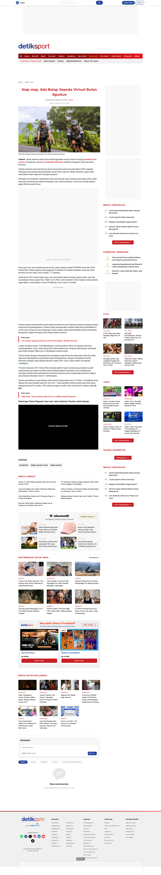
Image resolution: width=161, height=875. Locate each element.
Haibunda (129, 829)
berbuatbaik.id (88, 823)
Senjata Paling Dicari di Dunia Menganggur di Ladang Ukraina (87, 582)
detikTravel (70, 823)
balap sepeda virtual (39, 465)
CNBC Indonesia (131, 826)
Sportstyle (82, 56)
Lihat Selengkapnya (121, 242)
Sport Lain (93, 56)
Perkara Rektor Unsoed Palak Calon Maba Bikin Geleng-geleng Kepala (59, 611)
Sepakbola (71, 56)
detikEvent (86, 831)
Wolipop (69, 831)
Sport (20, 82)
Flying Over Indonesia (90, 849)
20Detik (68, 837)
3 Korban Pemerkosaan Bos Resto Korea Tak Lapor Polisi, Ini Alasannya (86, 611)
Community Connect (90, 858)
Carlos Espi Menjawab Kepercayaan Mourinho (124, 211)
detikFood (69, 826)
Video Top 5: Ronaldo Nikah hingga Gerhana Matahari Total (132, 403)
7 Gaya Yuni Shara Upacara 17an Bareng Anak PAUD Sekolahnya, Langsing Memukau (30, 583)
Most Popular (49, 61)
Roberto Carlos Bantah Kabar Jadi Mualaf (127, 272)
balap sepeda (55, 465)
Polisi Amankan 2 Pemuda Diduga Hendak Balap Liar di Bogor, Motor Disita (80, 490)
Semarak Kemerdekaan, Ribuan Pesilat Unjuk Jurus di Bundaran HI (133, 336)
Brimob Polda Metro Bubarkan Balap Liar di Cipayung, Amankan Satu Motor (35, 504)
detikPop (69, 846)
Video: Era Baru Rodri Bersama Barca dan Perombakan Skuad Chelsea (111, 404)
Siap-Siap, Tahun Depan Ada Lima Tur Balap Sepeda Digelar (48, 396)
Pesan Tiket (39, 661)
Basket (62, 56)
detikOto (54, 843)
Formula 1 (52, 56)
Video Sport (116, 56)
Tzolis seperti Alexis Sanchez (121, 217)
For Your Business (89, 852)
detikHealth (70, 829)
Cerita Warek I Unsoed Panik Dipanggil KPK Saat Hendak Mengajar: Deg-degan (57, 583)
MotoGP (35, 56)
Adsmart (86, 829)
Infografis (128, 56)
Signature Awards (89, 834)
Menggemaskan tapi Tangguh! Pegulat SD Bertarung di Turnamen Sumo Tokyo (112, 362)
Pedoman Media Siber (112, 826)
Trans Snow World (89, 837)
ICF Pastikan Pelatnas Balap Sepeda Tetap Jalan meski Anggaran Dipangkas (80, 483)
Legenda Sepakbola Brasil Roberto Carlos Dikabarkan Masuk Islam (127, 265)
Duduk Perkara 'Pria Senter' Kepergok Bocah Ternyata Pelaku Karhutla (49, 698)
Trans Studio (87, 840)
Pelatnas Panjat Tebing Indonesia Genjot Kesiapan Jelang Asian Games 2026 (133, 362)
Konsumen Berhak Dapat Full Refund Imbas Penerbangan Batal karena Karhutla (90, 698)
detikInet (54, 831)
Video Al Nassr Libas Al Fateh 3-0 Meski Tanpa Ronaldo (112, 429)
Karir (106, 829)
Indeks (136, 56)
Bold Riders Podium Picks (31, 61)
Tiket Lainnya (88, 625)
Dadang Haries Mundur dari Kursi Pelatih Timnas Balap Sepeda (79, 497)
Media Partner (109, 834)
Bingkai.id (86, 843)
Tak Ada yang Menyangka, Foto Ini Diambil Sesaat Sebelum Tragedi (30, 611)
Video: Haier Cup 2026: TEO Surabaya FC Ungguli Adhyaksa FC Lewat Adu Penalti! (133, 430)
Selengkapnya (94, 557)
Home (27, 56)
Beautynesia (130, 831)
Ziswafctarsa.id (88, 846)
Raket (43, 56)
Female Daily (130, 834)
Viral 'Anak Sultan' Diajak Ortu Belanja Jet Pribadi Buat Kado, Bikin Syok (27, 724)
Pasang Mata (87, 826)
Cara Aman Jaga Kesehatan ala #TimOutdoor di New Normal (49, 341)
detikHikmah (70, 843)
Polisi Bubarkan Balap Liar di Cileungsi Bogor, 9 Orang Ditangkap (36, 497)
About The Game (91, 61)
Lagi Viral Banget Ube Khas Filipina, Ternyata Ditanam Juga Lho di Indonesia (48, 724)
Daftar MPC (128, 3)
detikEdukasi (56, 826)
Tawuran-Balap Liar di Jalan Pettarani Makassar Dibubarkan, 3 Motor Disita (36, 490)
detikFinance (56, 829)
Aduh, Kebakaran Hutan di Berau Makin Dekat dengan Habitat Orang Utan (27, 698)
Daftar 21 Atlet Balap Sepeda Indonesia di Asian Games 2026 (37, 483)
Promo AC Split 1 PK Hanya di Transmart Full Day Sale (69, 723)
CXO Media (129, 837)
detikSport (55, 837)
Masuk (139, 3)
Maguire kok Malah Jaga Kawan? (68, 696)
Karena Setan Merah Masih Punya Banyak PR (123, 228)
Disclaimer (108, 843)
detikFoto (69, 840)
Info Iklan (107, 837)
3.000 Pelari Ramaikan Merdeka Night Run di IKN (111, 335)
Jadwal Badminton (74, 61)
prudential (23, 465)
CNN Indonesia (131, 823)
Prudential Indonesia (54, 162)
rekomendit (87, 855)
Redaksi (107, 823)
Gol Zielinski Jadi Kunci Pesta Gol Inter (123, 234)
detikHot (54, 834)
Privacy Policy (109, 840)
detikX (68, 834)
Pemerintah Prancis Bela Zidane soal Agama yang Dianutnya (126, 258)
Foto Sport (104, 56)
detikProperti (56, 846)
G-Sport (60, 61)
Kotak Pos (108, 831)
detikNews (55, 823)
